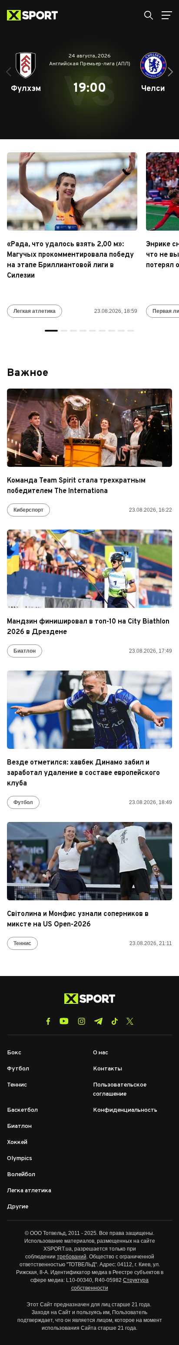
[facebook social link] (48, 1021)
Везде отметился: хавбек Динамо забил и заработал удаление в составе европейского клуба (83, 773)
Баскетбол (22, 1110)
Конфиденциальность (125, 1110)
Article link (72, 191)
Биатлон (24, 651)
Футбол (23, 802)
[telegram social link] (98, 1021)
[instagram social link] (81, 1021)
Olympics (19, 1158)
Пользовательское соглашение (119, 1089)
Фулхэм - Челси (89, 84)
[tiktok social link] (114, 1021)
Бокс (14, 1053)
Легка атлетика (29, 1190)
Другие (17, 1207)
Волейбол (21, 1174)
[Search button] (148, 15)
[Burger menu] (167, 15)
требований (71, 1257)
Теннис (22, 943)
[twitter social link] (129, 1021)
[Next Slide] (170, 71)
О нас (100, 1053)
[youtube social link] (64, 1021)
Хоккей (17, 1142)
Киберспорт (28, 510)
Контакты (107, 1069)
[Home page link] (36, 15)
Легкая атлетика (34, 311)
